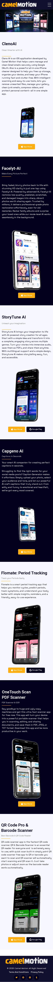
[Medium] (29, 977)
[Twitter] (16, 977)
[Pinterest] (23, 977)
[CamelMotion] (19, 4)
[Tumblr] (36, 977)
